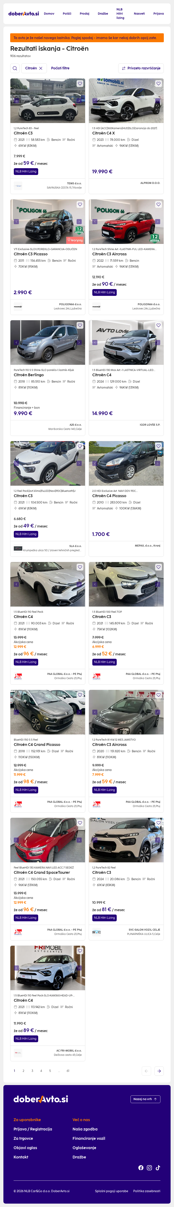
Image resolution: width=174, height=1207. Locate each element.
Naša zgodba (85, 1129)
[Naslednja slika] (79, 100)
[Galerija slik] (47, 100)
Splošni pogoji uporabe (111, 1191)
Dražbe (79, 1157)
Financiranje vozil (89, 1138)
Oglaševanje (84, 1147)
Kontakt (21, 1157)
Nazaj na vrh (142, 1099)
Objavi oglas (25, 1147)
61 (68, 1071)
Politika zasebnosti (146, 1191)
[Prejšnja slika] (16, 100)
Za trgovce (23, 1138)
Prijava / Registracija (33, 1129)
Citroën (31, 68)
